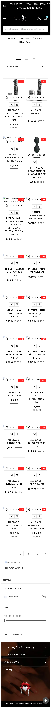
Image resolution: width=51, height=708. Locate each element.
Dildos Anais (13, 634)
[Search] (44, 29)
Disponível (27, 596)
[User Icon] (39, 18)
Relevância (25, 66)
